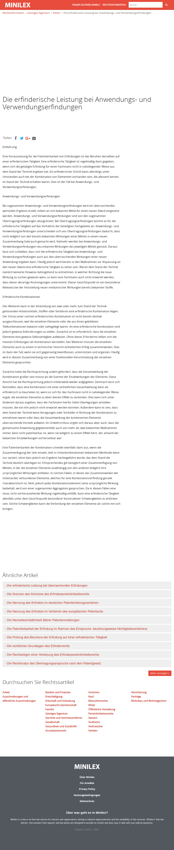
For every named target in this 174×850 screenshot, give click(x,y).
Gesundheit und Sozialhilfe (61, 726)
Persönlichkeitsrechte (100, 713)
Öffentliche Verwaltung (101, 709)
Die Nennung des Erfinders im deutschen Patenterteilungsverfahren (53, 602)
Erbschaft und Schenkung (60, 700)
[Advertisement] (30, 33)
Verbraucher (95, 726)
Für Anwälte (87, 783)
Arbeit (6, 692)
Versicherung (138, 692)
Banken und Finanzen (58, 692)
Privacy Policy (87, 789)
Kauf (91, 696)
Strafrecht (94, 722)
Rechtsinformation (13, 12)
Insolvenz (93, 692)
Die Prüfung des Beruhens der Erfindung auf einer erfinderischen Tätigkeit (57, 637)
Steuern (92, 717)
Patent (56, 12)
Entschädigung (53, 696)
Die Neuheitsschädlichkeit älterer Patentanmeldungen (43, 620)
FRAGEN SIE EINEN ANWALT (86, 4)
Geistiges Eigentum (38, 12)
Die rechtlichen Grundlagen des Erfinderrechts (38, 645)
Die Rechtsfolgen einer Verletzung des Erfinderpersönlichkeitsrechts (53, 654)
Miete (91, 705)
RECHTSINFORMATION (114, 4)
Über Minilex (87, 777)
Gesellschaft (52, 722)
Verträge (136, 696)
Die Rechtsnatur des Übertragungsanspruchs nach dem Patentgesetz (54, 663)
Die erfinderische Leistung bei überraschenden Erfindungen (47, 585)
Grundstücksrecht (55, 730)
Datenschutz (87, 801)
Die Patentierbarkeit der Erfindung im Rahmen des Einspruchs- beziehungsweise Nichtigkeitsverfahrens (77, 628)
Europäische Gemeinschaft (60, 705)
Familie (49, 709)
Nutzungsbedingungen (87, 795)
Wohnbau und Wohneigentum (149, 700)
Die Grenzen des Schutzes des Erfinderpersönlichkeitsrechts (48, 594)
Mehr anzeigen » (159, 673)
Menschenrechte (98, 700)
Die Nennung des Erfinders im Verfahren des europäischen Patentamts (55, 611)
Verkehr (93, 730)
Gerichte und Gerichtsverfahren (63, 717)
